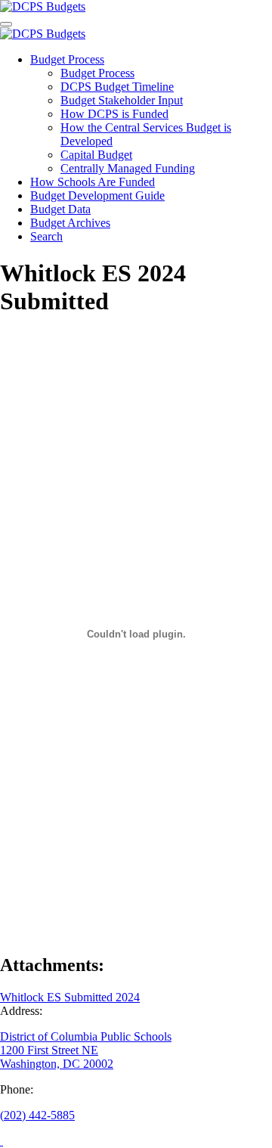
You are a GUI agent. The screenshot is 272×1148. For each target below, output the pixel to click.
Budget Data (60, 209)
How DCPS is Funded (114, 113)
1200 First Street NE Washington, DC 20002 (56, 1057)
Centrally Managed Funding (127, 168)
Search (46, 236)
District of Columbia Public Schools (86, 1036)
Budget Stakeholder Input (121, 100)
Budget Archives (70, 222)
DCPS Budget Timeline (117, 86)
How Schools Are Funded (92, 181)
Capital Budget (96, 154)
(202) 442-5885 (37, 1115)
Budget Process (67, 59)
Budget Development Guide (97, 195)
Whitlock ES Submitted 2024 (70, 997)
